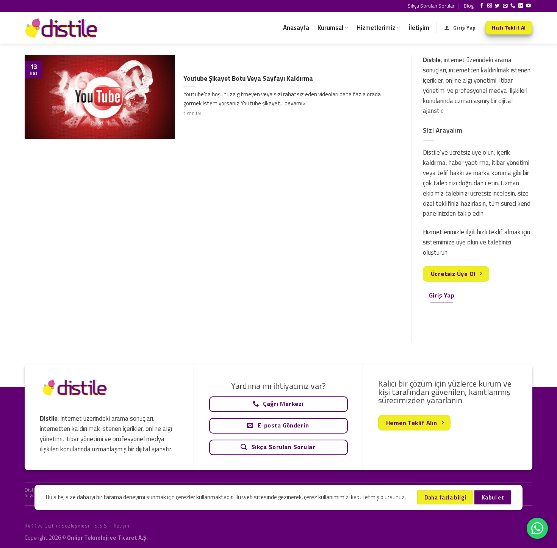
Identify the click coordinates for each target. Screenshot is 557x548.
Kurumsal (330, 28)
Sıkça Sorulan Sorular (431, 5)
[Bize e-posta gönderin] (505, 6)
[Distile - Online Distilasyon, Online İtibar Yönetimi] (62, 28)
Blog (469, 5)
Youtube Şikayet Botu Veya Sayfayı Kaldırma (248, 78)
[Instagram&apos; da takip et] (489, 6)
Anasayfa (296, 28)
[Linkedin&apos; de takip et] (520, 6)
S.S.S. (101, 525)
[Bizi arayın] (512, 6)
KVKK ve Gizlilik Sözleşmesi (57, 525)
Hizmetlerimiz (376, 28)
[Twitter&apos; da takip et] (497, 6)
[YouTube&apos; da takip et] (528, 6)
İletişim (418, 28)
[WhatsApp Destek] (537, 528)
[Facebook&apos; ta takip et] (481, 6)
